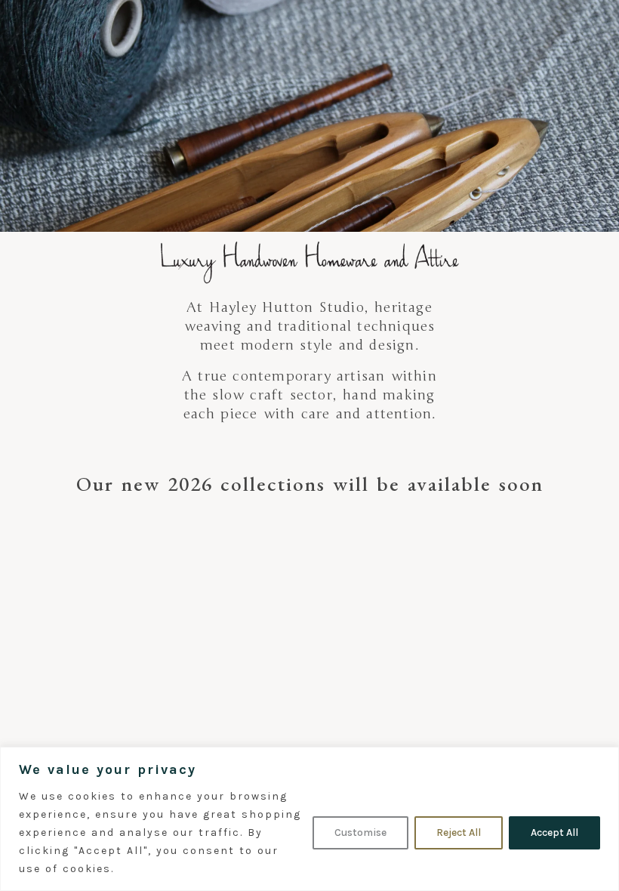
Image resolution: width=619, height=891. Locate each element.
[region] (309, 819)
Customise (360, 832)
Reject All (458, 832)
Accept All (554, 832)
